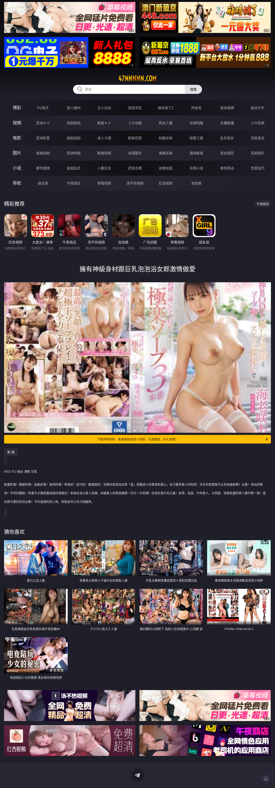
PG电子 (43, 107)
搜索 (193, 89)
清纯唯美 (196, 153)
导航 (17, 183)
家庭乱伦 (74, 168)
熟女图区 (227, 153)
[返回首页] (266, 778)
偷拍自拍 (74, 138)
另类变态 (257, 138)
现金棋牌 (227, 107)
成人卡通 (104, 138)
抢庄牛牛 (257, 107)
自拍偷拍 (74, 123)
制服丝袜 (166, 138)
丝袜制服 (196, 123)
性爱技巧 (257, 168)
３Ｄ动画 (135, 123)
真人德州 (74, 107)
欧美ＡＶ (104, 123)
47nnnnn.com (137, 78)
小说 (17, 168)
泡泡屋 (196, 183)
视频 (17, 123)
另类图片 (257, 153)
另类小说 (196, 168)
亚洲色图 (74, 153)
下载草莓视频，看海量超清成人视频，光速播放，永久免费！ (137, 439)
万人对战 (104, 107)
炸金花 (196, 107)
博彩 (17, 108)
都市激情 (43, 168)
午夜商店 (74, 183)
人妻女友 (104, 168)
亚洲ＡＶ (43, 123)
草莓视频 (104, 183)
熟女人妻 (166, 123)
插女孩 (43, 183)
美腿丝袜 (166, 153)
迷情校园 (166, 168)
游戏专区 (135, 107)
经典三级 (196, 138)
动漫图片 (135, 153)
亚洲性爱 (43, 138)
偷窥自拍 (43, 153)
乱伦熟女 (227, 138)
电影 (17, 138)
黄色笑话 (227, 168)
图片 (17, 153)
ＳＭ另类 (257, 123)
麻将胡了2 (166, 107)
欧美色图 (104, 153)
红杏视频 (166, 183)
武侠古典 (135, 168)
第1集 (11, 452)
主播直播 (227, 123)
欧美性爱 (135, 138)
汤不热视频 (135, 183)
